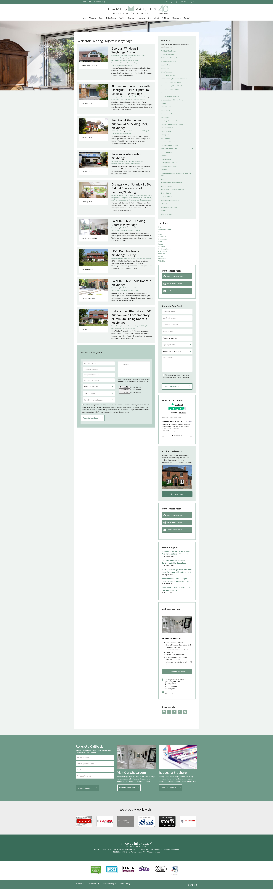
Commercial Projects (168, 75)
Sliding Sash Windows (169, 163)
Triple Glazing (166, 193)
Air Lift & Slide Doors (117, 131)
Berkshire (161, 227)
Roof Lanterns (147, 198)
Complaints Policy (108, 884)
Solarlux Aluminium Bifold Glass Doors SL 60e (137, 200)
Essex (160, 234)
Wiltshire (161, 261)
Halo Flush (165, 117)
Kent (160, 241)
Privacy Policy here (94, 750)
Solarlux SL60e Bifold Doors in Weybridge (131, 283)
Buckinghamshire (164, 229)
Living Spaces (111, 18)
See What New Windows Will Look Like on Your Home (176, 589)
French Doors (141, 55)
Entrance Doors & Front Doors (138, 97)
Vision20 (164, 204)
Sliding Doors (145, 326)
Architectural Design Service (120, 195)
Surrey (160, 256)
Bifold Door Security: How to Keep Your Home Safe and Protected (176, 552)
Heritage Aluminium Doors (132, 58)
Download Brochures (168, 788)
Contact (187, 18)
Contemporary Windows (170, 89)
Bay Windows (115, 55)
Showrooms (176, 18)
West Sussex (162, 258)
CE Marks (79, 884)
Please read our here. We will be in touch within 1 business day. (176, 377)
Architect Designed (168, 54)
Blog (149, 18)
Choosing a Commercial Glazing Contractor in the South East (175, 561)
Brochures (141, 18)
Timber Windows (167, 186)
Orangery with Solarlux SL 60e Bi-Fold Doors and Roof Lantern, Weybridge (131, 188)
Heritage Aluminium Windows (120, 60)
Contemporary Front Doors (120, 97)
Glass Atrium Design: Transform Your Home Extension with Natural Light (176, 570)
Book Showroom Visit (127, 788)
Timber (163, 179)
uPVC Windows (146, 258)
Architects (165, 18)
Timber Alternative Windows (126, 328)
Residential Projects (133, 63)
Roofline (122, 18)
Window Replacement (118, 65)
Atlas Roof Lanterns (136, 195)
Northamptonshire (165, 249)
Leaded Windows (130, 131)
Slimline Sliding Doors (169, 166)
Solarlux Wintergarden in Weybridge (127, 156)
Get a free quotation (174, 283)
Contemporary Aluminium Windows (174, 79)
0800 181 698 (169, 693)
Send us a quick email (174, 291)
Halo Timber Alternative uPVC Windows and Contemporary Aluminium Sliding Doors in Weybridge (131, 317)
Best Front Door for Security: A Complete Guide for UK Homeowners (177, 579)
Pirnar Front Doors (125, 99)
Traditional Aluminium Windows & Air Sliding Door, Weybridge (129, 124)
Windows (92, 18)
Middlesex (162, 246)
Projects (131, 18)
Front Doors (115, 99)
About (156, 18)
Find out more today (177, 494)
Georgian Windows (117, 58)
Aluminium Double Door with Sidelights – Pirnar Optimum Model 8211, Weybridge (130, 90)
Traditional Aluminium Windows (121, 133)
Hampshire (162, 237)
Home (84, 18)
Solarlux (127, 164)
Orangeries (124, 198)
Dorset (160, 232)
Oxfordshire (162, 251)
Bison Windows (166, 72)
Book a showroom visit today (174, 672)
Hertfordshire (163, 239)
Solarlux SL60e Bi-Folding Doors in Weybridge (128, 223)
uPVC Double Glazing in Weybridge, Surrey (126, 253)
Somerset (162, 254)
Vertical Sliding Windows (170, 200)
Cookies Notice (92, 884)
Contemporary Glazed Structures (122, 161)
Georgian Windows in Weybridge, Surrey (125, 50)
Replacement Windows (118, 63)
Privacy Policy (181, 375)
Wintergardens (135, 164)
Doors (101, 18)
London (161, 244)
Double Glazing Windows (128, 55)
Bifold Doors (147, 195)
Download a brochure (175, 276)
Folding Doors (166, 103)
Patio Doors (134, 60)
